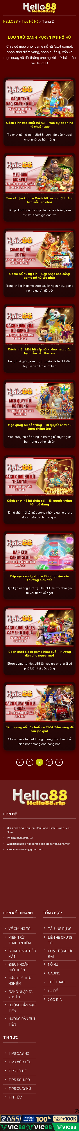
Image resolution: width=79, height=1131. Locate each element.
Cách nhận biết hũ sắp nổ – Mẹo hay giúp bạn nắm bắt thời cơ (39, 351)
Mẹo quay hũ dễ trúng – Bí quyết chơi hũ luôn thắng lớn (39, 427)
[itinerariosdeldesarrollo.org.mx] (39, 7)
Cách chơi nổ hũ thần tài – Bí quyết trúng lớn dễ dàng (39, 502)
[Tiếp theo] (59, 762)
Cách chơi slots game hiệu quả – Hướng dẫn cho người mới (39, 653)
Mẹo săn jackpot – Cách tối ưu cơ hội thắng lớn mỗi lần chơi (39, 200)
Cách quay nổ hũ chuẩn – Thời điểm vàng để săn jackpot (39, 729)
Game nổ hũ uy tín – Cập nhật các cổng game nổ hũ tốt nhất (39, 276)
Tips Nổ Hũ (30, 21)
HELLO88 (10, 21)
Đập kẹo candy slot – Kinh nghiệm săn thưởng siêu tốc (39, 578)
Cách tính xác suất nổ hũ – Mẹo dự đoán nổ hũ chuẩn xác (39, 124)
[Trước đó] (20, 762)
